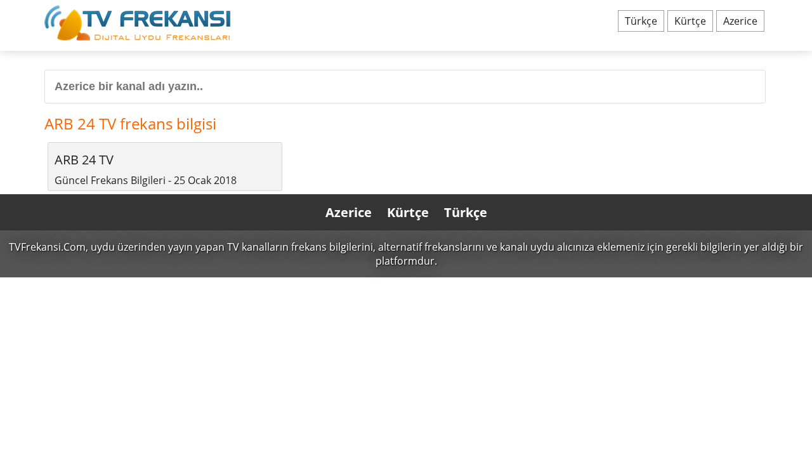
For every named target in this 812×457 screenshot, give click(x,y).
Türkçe (641, 21)
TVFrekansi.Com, (48, 247)
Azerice (740, 21)
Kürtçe (690, 21)
